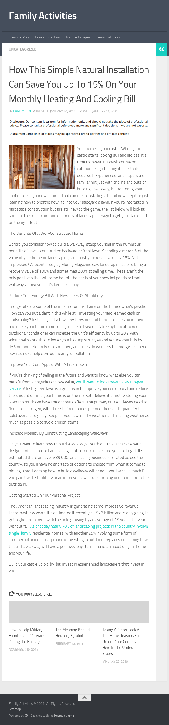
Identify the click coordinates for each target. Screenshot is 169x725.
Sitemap (15, 709)
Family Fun (22, 111)
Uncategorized (23, 49)
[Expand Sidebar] (161, 49)
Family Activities (43, 16)
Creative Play (19, 37)
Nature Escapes (78, 37)
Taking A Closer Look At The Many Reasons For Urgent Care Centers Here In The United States (121, 641)
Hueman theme (64, 716)
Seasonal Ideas (108, 37)
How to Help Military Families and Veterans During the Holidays (27, 635)
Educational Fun (47, 37)
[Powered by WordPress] (26, 715)
